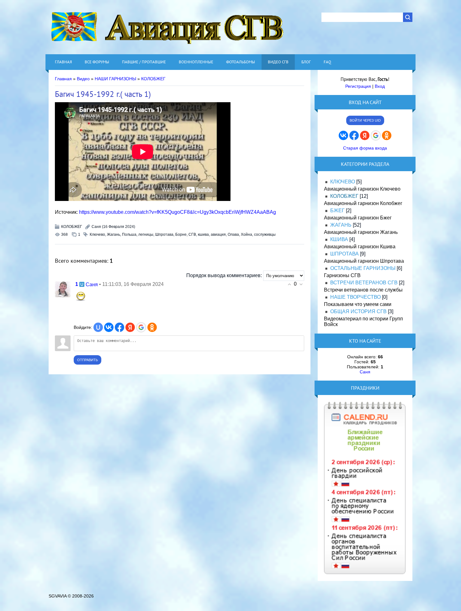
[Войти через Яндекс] (130, 327)
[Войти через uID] (98, 327)
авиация (218, 234)
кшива (203, 234)
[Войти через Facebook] (119, 327)
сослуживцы (265, 234)
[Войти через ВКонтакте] (109, 327)
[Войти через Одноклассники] (152, 327)
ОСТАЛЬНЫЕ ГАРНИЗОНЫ (362, 268)
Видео (83, 78)
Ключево (97, 234)
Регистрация (358, 86)
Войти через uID (365, 120)
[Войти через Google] (141, 327)
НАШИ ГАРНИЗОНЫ (115, 78)
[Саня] (63, 289)
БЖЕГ (337, 210)
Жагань (113, 234)
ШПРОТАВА (344, 253)
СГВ (192, 234)
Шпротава (164, 234)
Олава (233, 234)
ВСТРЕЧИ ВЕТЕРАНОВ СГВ (364, 282)
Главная (63, 78)
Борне (181, 234)
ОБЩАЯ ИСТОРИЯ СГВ (358, 311)
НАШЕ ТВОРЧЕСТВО (355, 297)
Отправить (87, 360)
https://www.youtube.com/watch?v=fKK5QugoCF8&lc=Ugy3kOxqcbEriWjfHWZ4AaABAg (177, 212)
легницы (145, 234)
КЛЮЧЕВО (342, 181)
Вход (380, 86)
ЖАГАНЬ (341, 225)
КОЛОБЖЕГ (153, 78)
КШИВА (339, 239)
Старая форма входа (365, 147)
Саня (96, 226)
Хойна (246, 234)
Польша (129, 234)
